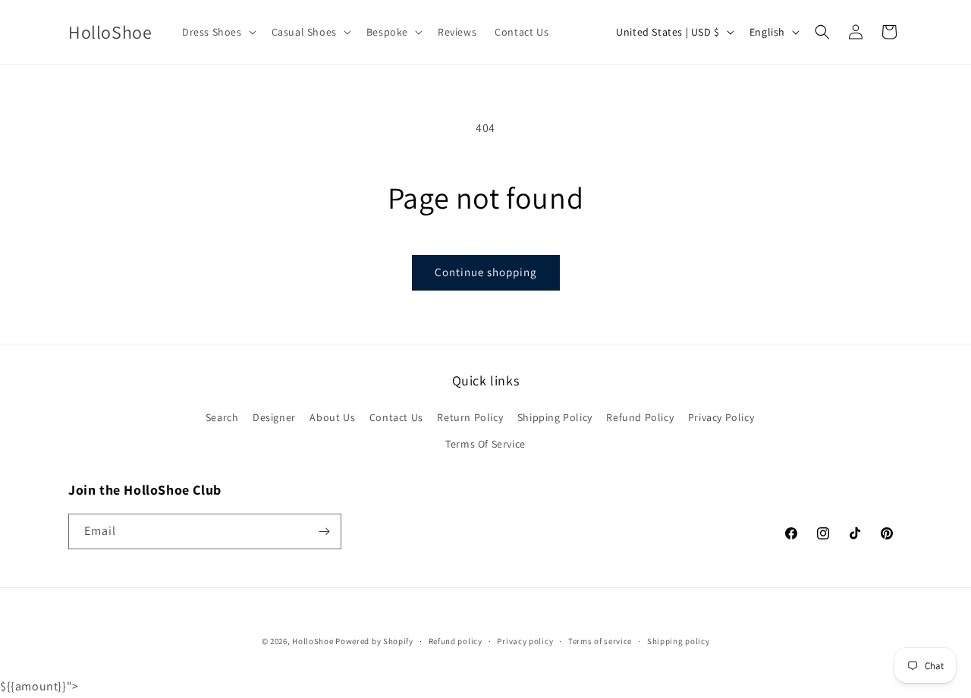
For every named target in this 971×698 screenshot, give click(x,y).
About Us (332, 417)
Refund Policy (640, 417)
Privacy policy (525, 641)
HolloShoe (312, 641)
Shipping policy (678, 641)
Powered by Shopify (374, 641)
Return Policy (470, 417)
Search (222, 417)
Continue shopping (486, 272)
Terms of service (600, 641)
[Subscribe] (324, 531)
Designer (274, 417)
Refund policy (455, 641)
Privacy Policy (721, 417)
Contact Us (396, 417)
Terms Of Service (485, 444)
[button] (217, 32)
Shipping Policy (554, 417)
